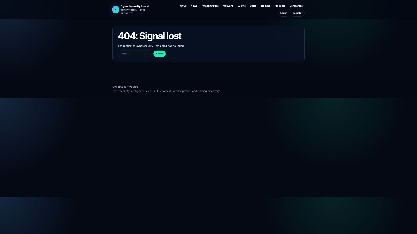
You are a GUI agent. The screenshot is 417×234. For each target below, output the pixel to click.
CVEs (183, 5)
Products (279, 5)
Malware (228, 5)
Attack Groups (210, 5)
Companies (296, 5)
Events (241, 5)
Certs (253, 5)
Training (265, 5)
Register (297, 13)
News (194, 5)
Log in (283, 13)
